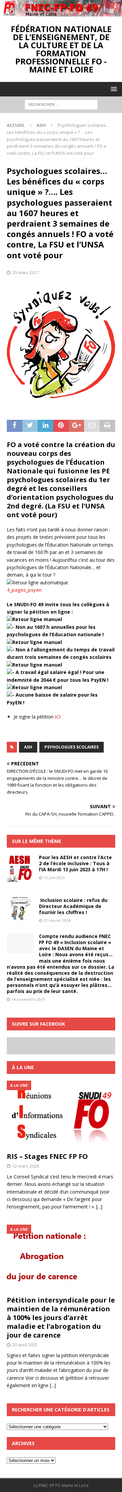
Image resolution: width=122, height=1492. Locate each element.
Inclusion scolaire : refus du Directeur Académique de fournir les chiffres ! (73, 906)
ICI (58, 716)
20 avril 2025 (24, 1345)
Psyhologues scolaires (71, 747)
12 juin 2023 (54, 877)
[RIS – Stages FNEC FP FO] (61, 1115)
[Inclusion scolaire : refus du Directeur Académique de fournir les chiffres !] (20, 908)
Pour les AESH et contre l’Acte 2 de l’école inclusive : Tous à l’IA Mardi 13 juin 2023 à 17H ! (75, 863)
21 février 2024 (57, 920)
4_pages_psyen (24, 590)
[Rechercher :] (61, 104)
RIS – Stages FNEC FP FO (47, 1156)
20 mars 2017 (25, 272)
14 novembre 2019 (28, 999)
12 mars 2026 (25, 1166)
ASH (28, 747)
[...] (99, 1206)
